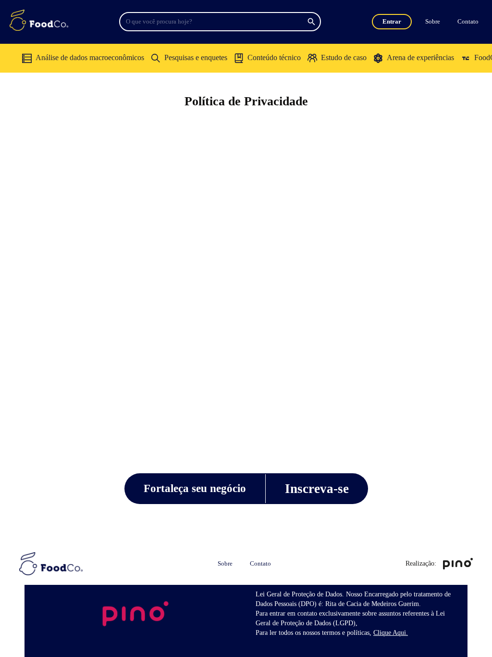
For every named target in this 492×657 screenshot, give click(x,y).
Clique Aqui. (390, 632)
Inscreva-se (317, 488)
